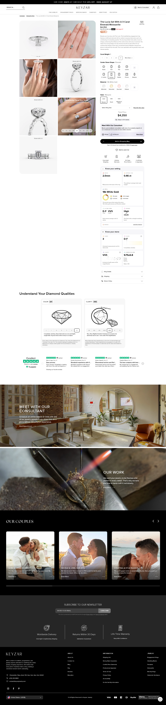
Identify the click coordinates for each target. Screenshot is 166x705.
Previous (21, 78)
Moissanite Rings (30, 16)
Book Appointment (25, 426)
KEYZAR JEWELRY (78, 7)
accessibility (106, 678)
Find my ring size (139, 108)
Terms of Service (100, 614)
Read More (107, 487)
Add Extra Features (137, 224)
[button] (53, 12)
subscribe (105, 611)
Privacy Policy (89, 614)
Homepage (22, 16)
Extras (103, 32)
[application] (160, 699)
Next (55, 78)
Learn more (134, 145)
